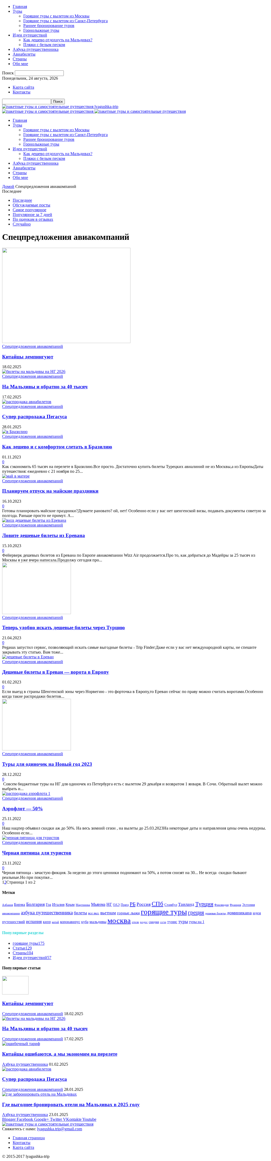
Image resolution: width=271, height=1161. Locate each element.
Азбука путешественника (35, 49)
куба (84, 922)
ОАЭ (116, 905)
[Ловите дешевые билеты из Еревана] (34, 520)
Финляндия (221, 904)
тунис (172, 922)
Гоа (48, 904)
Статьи (22, 948)
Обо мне (20, 63)
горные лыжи (128, 913)
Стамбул (170, 905)
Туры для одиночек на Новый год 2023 (47, 764)
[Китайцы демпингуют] (66, 341)
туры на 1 (196, 922)
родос (144, 922)
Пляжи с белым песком (44, 44)
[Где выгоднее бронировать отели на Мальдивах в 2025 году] (39, 1094)
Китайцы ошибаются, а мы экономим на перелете (59, 1054)
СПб (157, 904)
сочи (163, 922)
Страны (20, 59)
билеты (80, 913)
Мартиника (83, 904)
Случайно (22, 224)
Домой (8, 186)
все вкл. (93, 913)
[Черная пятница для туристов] (30, 837)
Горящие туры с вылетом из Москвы (56, 16)
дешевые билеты (215, 913)
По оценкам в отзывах (33, 219)
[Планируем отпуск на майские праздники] (16, 476)
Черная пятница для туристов (36, 853)
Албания (7, 904)
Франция (235, 904)
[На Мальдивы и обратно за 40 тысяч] (33, 371)
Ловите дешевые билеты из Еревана (43, 535)
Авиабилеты (24, 54)
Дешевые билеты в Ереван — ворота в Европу (55, 672)
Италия (58, 904)
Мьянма (98, 904)
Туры (17, 11)
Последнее (22, 200)
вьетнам (108, 912)
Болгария (35, 904)
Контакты (21, 92)
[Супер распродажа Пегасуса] (26, 401)
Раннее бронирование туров (48, 25)
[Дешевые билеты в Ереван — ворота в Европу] (28, 657)
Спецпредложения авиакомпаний (32, 346)
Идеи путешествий (30, 35)
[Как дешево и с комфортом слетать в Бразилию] (15, 431)
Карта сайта (23, 87)
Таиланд (186, 904)
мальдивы (97, 922)
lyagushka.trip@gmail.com (59, 1129)
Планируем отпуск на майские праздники (50, 491)
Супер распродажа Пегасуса (34, 416)
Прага (125, 905)
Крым (70, 905)
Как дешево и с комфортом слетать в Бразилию (57, 446)
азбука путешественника (47, 912)
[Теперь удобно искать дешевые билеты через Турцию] (36, 612)
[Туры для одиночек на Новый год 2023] (36, 749)
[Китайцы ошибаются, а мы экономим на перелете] (21, 1043)
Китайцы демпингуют (27, 356)
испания (34, 921)
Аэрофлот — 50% (22, 808)
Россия (144, 904)
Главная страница (29, 1138)
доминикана (239, 912)
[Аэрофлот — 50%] (26, 793)
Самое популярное (29, 210)
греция (196, 912)
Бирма (19, 904)
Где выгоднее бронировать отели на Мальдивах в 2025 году (71, 1104)
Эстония (248, 905)
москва (119, 920)
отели (135, 922)
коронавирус (70, 922)
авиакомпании (11, 913)
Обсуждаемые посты (31, 205)
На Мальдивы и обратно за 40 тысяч (45, 386)
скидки (154, 922)
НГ (109, 904)
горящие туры (164, 911)
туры (183, 921)
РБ (133, 904)
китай (55, 922)
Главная (20, 6)
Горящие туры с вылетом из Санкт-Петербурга (65, 21)
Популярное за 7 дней (32, 214)
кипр (47, 922)
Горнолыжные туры (41, 30)
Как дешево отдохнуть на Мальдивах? (57, 40)
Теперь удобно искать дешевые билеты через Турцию (63, 627)
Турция (204, 904)
